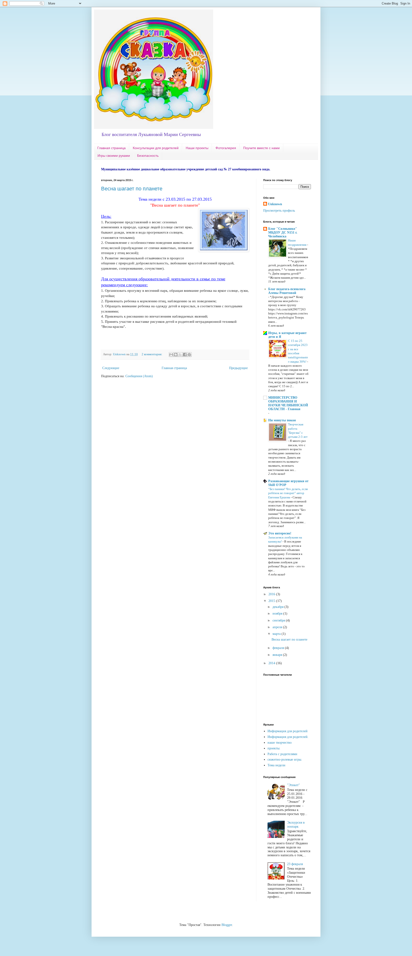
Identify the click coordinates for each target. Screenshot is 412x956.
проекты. (274, 748)
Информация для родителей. (288, 737)
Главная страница (111, 148)
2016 (272, 594)
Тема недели (276, 765)
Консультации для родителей (156, 148)
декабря (278, 607)
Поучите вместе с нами (261, 148)
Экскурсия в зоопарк (296, 824)
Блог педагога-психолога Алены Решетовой (286, 291)
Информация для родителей (288, 731)
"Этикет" (293, 785)
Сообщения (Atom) (139, 376)
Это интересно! (279, 533)
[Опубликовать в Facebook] (184, 354)
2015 (272, 601)
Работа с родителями (282, 754)
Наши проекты (197, 148)
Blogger (226, 925)
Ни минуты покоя (282, 420)
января (278, 655)
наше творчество (280, 742)
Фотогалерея (226, 148)
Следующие (110, 368)
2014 (272, 663)
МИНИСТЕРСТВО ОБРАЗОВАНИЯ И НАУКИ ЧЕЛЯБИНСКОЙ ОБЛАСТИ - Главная (288, 403)
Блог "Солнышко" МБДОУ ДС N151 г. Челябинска (282, 232)
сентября (279, 620)
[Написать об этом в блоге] (175, 354)
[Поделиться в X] (180, 354)
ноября (278, 613)
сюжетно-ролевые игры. (285, 759)
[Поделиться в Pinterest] (189, 354)
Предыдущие (238, 368)
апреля (278, 627)
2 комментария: (152, 354)
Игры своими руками (114, 155)
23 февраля (295, 864)
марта (277, 634)
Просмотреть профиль (279, 210)
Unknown (275, 204)
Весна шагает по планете (131, 189)
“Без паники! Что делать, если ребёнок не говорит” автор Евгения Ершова (288, 493)
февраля (279, 648)
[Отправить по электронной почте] (171, 354)
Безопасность (148, 155)
